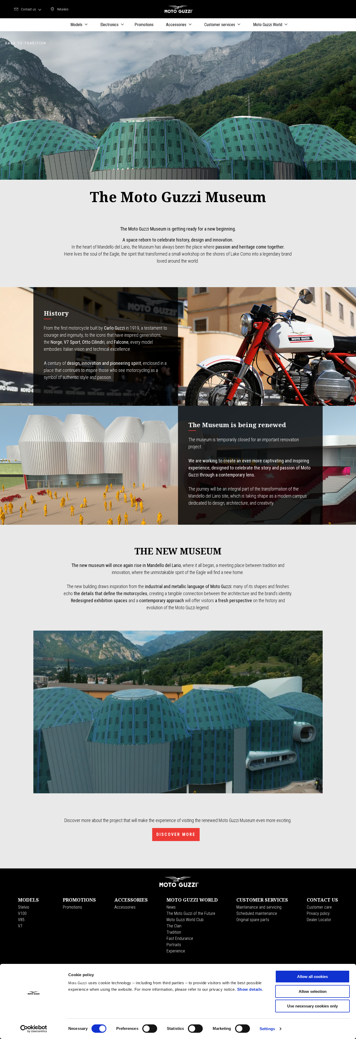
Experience (176, 951)
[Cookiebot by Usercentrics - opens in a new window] (34, 1029)
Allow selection (313, 991)
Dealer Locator (319, 919)
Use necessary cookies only (312, 1006)
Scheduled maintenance (256, 913)
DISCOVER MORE (175, 834)
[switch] (149, 1028)
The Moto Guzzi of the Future (191, 913)
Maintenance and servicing (258, 907)
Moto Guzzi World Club (185, 919)
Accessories (125, 907)
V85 (21, 919)
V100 (22, 913)
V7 (20, 925)
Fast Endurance (180, 938)
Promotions (72, 907)
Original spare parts (252, 919)
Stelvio (23, 907)
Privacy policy (318, 913)
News (171, 907)
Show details (249, 989)
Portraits (174, 944)
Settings (267, 1028)
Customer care (319, 907)
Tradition (174, 932)
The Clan (174, 925)
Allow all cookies (312, 976)
